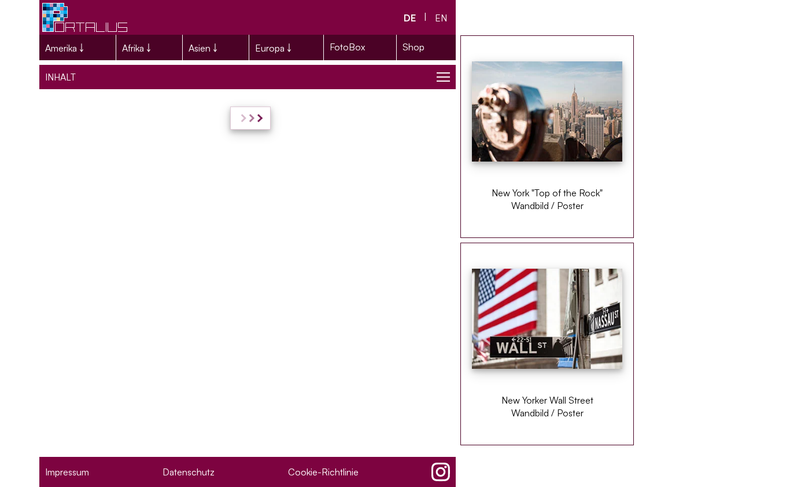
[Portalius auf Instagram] (441, 472)
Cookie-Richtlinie (323, 472)
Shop (413, 47)
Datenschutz (189, 472)
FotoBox (347, 47)
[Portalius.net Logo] (85, 17)
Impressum (67, 472)
